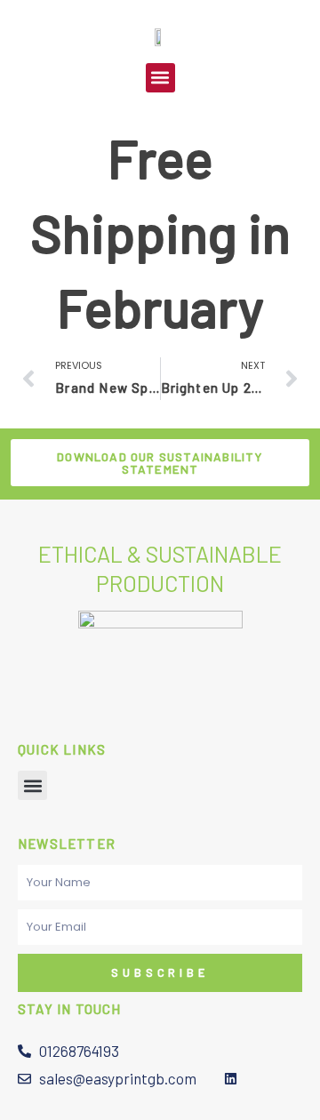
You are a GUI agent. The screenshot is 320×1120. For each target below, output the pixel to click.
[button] (160, 77)
